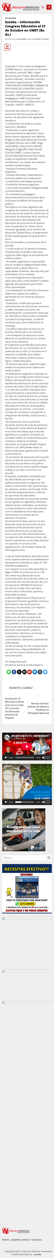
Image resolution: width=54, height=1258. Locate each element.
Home (5, 1239)
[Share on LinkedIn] (34, 672)
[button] (49, 7)
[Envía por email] (24, 672)
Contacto (37, 1239)
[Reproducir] (6, 757)
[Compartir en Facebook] (14, 672)
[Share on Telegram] (45, 672)
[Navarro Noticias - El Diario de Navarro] (20, 7)
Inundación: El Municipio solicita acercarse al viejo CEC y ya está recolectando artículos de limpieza (14, 708)
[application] (27, 746)
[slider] (24, 802)
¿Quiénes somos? (20, 1239)
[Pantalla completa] (48, 757)
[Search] (43, 7)
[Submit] (49, 857)
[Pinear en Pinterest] (29, 672)
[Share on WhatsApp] (8, 672)
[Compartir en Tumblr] (40, 672)
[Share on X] (19, 672)
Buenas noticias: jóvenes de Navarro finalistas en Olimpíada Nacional (38, 708)
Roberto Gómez (41, 39)
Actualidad (10, 18)
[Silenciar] (44, 757)
